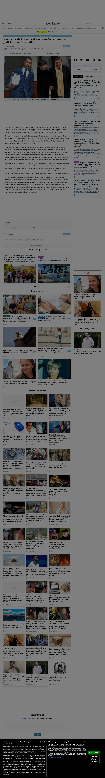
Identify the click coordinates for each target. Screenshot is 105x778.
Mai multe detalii (31, 752)
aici (14, 766)
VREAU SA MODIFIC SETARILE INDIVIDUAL (93, 759)
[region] (52, 758)
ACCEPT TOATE (94, 752)
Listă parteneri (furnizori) (54, 757)
